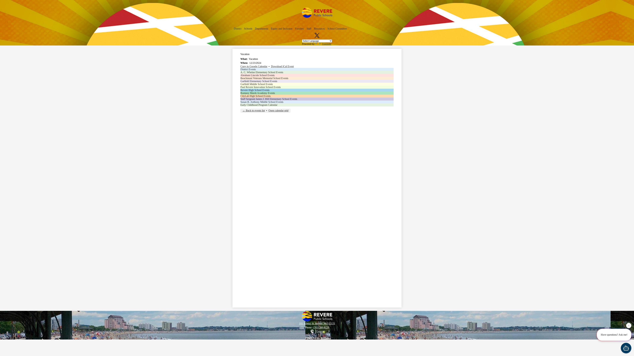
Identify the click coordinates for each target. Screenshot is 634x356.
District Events (248, 69)
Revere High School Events (254, 90)
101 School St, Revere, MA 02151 (317, 323)
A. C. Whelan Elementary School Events (261, 72)
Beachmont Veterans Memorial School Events (264, 78)
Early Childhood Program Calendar (258, 105)
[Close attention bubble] (628, 325)
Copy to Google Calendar (253, 66)
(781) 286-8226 (321, 327)
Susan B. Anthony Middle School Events (261, 102)
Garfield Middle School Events (256, 84)
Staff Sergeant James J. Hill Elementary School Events (268, 99)
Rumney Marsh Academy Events (257, 93)
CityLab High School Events (255, 96)
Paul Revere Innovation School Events (260, 87)
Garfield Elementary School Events (258, 81)
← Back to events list (254, 110)
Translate (326, 44)
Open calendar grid (278, 110)
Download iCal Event (282, 66)
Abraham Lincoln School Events (257, 75)
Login (320, 331)
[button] (237, 28)
